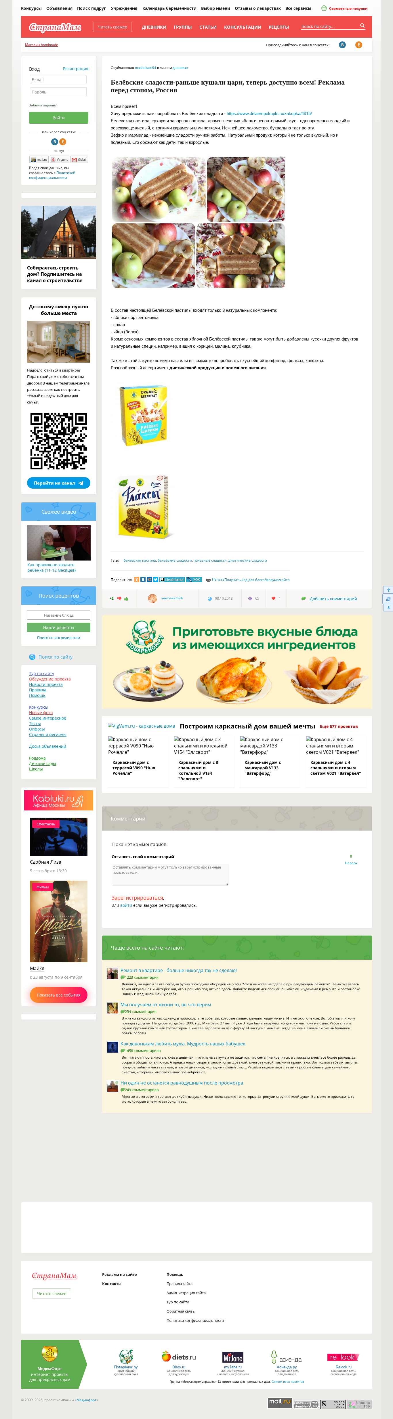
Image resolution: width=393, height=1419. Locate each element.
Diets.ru (178, 1367)
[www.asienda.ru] (287, 1363)
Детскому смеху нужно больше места (58, 309)
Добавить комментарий (333, 598)
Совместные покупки (348, 8)
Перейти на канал (54, 483)
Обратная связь (181, 1311)
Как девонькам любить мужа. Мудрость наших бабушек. (183, 1044)
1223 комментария (142, 977)
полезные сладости (210, 560)
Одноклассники (62, 141)
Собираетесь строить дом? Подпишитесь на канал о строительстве (54, 274)
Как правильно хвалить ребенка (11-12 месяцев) (51, 567)
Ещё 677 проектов (339, 726)
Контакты (111, 1283)
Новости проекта (46, 684)
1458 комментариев (143, 1050)
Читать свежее (112, 27)
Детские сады (42, 763)
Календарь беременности (169, 8)
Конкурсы (31, 8)
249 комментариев (142, 1089)
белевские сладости (175, 560)
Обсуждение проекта (50, 679)
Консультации (242, 27)
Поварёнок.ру (126, 1367)
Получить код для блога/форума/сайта (257, 579)
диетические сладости (247, 560)
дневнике (180, 68)
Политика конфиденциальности (195, 1320)
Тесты (35, 723)
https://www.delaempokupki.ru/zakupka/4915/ (269, 113)
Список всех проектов (288, 1381)
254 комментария (141, 1011)
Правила (37, 690)
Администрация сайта (186, 1292)
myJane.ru (233, 1367)
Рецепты (279, 27)
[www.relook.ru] (343, 1363)
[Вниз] (387, 607)
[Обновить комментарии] (387, 598)
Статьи (208, 27)
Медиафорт (86, 1399)
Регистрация (75, 68)
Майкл (37, 968)
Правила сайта (179, 1283)
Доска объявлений (47, 746)
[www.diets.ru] (179, 1363)
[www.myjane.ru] (233, 1363)
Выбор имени (215, 8)
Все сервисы (298, 8)
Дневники (154, 27)
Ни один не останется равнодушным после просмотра (182, 1083)
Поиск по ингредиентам (58, 637)
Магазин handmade (41, 44)
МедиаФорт (49, 1368)
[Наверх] (387, 589)
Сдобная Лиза (45, 862)
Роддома (37, 758)
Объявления (59, 8)
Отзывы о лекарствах (258, 8)
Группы (183, 27)
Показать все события (59, 995)
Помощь (37, 695)
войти (126, 905)
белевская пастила (140, 560)
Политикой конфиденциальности (52, 175)
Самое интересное (47, 718)
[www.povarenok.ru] (126, 1363)
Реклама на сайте (119, 1274)
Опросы (37, 729)
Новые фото (41, 712)
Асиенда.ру (287, 1367)
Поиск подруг (91, 8)
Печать (218, 579)
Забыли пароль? (42, 105)
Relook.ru (344, 1367)
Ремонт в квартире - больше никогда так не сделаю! (179, 970)
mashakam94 (145, 68)
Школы (36, 769)
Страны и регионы (47, 734)
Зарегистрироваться (137, 897)
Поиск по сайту (56, 657)
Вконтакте (54, 141)
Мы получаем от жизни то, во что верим (166, 1004)
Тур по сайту (41, 673)
